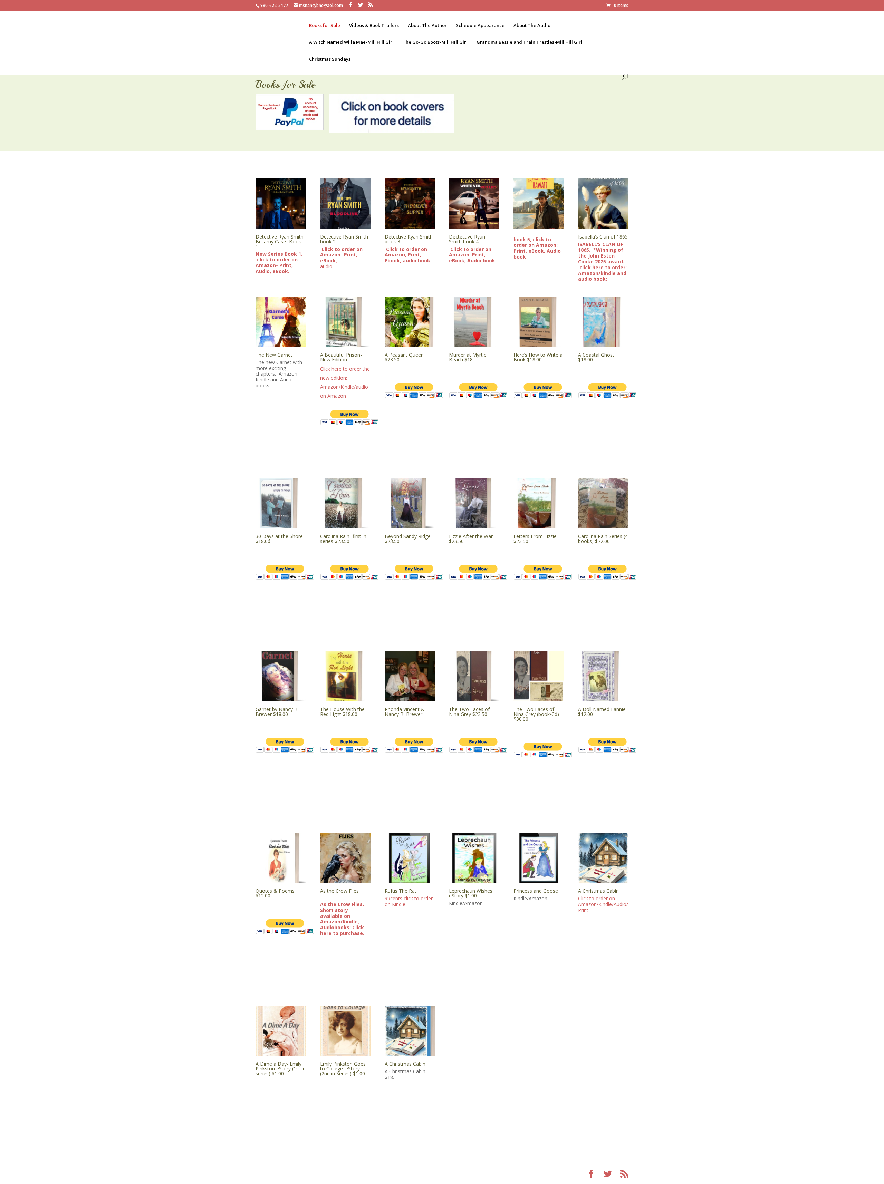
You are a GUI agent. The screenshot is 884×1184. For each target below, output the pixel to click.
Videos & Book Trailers (374, 25)
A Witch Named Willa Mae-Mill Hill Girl (351, 42)
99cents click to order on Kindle (409, 901)
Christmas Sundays (329, 59)
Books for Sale (324, 25)
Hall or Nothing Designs (373, 1174)
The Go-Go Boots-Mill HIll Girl (435, 42)
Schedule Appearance (480, 25)
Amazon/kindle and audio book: (602, 276)
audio (341, 258)
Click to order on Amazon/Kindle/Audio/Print (603, 904)
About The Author (427, 25)
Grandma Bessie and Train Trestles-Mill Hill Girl (529, 42)
